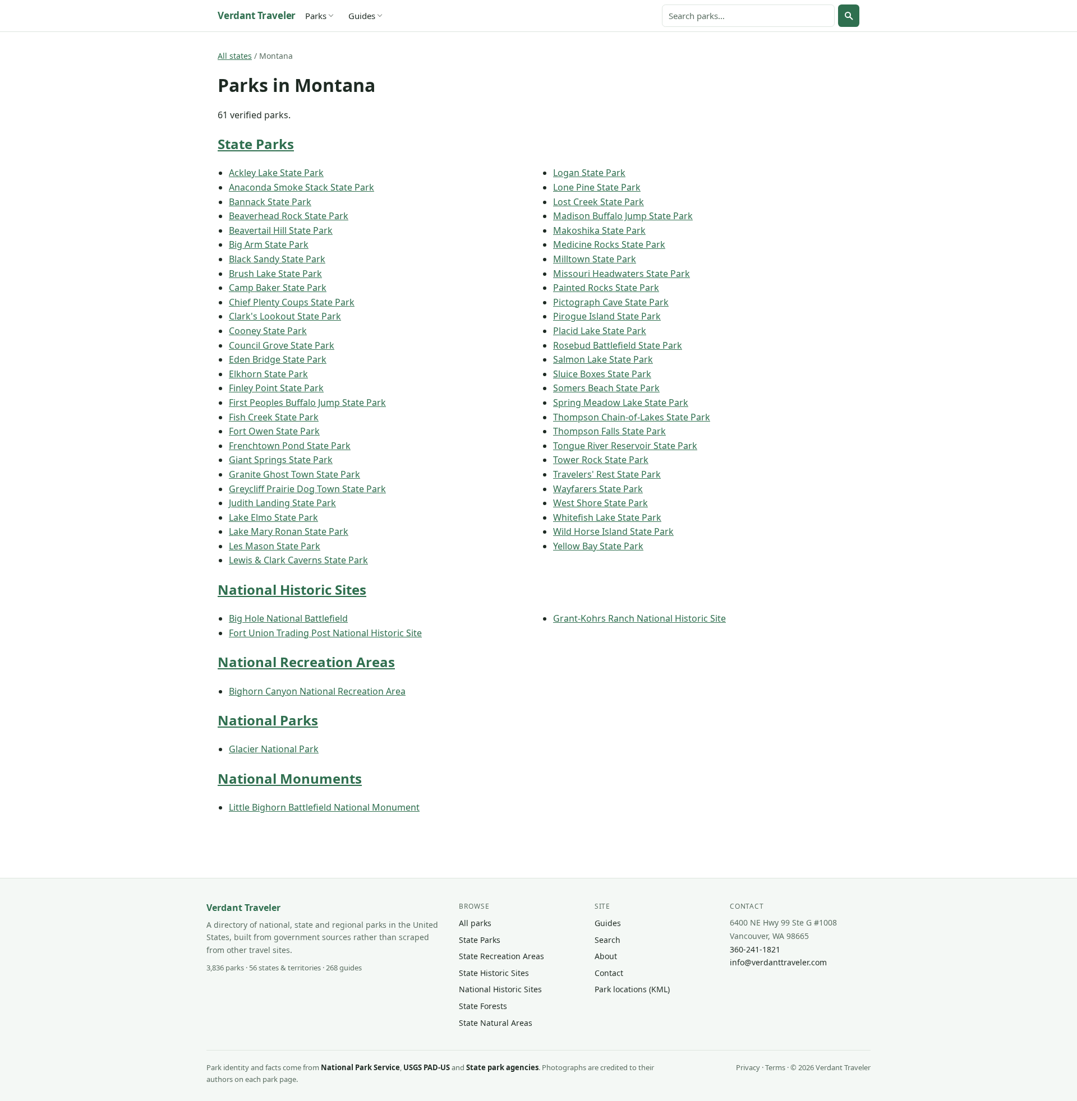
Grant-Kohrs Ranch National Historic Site (639, 618)
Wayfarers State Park (598, 489)
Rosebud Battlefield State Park (617, 345)
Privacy (748, 1067)
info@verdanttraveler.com (778, 962)
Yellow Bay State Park (598, 546)
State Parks (256, 144)
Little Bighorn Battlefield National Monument (324, 807)
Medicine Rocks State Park (609, 244)
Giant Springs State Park (281, 460)
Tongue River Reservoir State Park (625, 446)
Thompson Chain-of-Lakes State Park (631, 417)
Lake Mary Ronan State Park (288, 531)
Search (607, 940)
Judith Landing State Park (282, 503)
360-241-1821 (755, 949)
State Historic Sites (494, 973)
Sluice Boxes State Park (602, 374)
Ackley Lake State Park (276, 172)
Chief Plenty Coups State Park (292, 302)
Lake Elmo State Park (273, 517)
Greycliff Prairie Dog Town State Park (307, 489)
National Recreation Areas (306, 662)
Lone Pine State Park (597, 187)
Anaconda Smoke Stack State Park (301, 187)
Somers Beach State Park (606, 388)
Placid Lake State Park (599, 331)
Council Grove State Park (281, 345)
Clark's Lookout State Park (285, 316)
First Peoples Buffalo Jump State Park (307, 402)
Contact (609, 973)
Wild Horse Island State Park (613, 531)
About (606, 956)
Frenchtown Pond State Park (290, 446)
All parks (475, 923)
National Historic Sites (292, 589)
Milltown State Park (594, 259)
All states (235, 55)
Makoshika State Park (599, 230)
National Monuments (290, 778)
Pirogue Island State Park (607, 316)
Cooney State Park (268, 331)
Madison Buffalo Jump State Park (623, 216)
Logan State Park (589, 172)
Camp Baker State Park (277, 287)
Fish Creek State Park (274, 417)
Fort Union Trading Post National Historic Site (325, 633)
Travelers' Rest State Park (607, 474)
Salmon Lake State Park (603, 359)
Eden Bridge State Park (277, 359)
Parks (315, 15)
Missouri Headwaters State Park (621, 273)
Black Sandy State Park (277, 259)
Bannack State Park (270, 202)
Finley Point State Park (276, 388)
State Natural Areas (495, 1022)
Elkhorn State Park (268, 374)
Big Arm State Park (269, 244)
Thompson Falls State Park (609, 431)
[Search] (848, 15)
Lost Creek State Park (598, 202)
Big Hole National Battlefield (288, 618)
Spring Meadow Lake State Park (620, 402)
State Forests (483, 1006)
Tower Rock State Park (600, 460)
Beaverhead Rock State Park (288, 216)
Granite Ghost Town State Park (294, 474)
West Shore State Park (600, 503)
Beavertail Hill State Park (281, 230)
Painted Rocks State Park (606, 287)
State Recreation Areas (501, 956)
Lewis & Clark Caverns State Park (298, 560)
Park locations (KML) (632, 989)
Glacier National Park (274, 749)
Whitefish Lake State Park (607, 517)
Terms (775, 1067)
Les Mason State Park (274, 546)
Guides (361, 15)
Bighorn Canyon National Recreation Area (317, 691)
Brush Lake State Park (275, 273)
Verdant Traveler (257, 15)
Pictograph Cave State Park (611, 302)
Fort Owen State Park (274, 431)
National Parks (268, 720)
